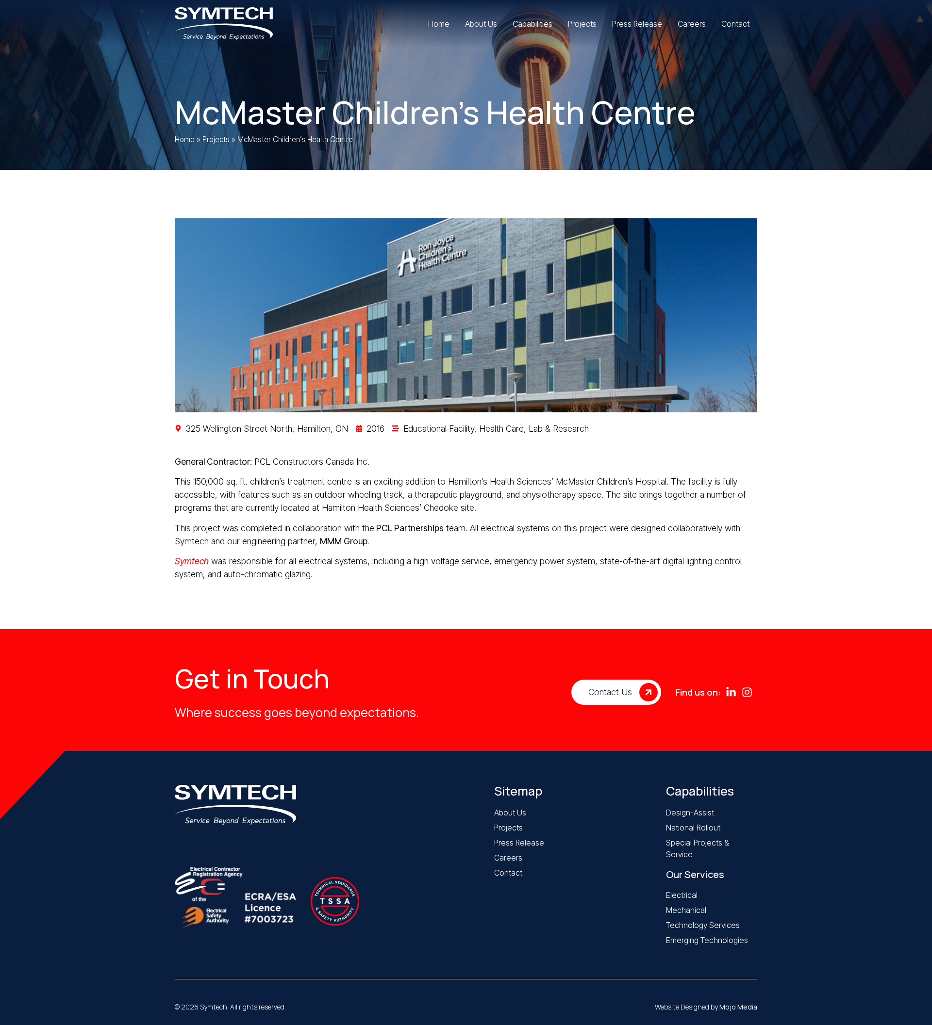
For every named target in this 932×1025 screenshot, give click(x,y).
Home (185, 139)
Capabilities (700, 790)
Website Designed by (706, 1006)
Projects (216, 139)
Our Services (695, 874)
